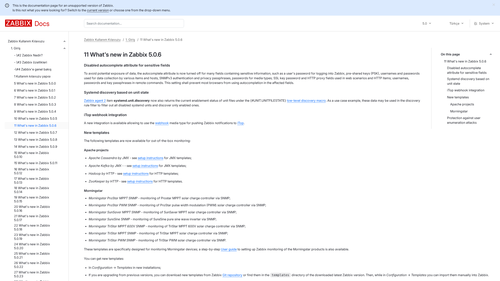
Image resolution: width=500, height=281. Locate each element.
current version (98, 10)
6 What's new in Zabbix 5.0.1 (34, 90)
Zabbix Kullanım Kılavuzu (26, 41)
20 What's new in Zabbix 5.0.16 (32, 209)
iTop (240, 123)
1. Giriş (15, 48)
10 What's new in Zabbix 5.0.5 (35, 118)
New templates (458, 97)
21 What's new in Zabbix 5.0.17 (31, 218)
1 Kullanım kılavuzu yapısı (32, 76)
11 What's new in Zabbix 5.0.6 (35, 125)
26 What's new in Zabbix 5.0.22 (32, 265)
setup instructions (150, 158)
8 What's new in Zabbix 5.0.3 (35, 104)
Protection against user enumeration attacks (463, 120)
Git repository (232, 275)
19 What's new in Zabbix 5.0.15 (31, 199)
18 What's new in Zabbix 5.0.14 (31, 190)
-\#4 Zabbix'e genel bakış (32, 69)
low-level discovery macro (306, 100)
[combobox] (135, 23)
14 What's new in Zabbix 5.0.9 (35, 147)
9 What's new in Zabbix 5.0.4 (35, 111)
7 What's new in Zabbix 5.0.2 (35, 97)
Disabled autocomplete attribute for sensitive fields (467, 70)
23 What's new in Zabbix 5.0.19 (32, 237)
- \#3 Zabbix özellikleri (30, 62)
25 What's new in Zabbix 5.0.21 (32, 255)
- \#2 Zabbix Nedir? (28, 55)
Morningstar (459, 111)
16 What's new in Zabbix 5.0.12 (31, 171)
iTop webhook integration (465, 90)
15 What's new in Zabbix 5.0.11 (35, 163)
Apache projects (462, 104)
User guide (229, 249)
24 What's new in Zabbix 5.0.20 (32, 246)
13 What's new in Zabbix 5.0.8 (35, 139)
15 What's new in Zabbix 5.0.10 (31, 155)
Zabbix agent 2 (95, 100)
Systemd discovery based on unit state (468, 81)
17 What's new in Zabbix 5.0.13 (31, 180)
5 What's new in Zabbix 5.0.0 (35, 83)
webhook (162, 123)
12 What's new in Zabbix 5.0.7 (35, 132)
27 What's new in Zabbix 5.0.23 (32, 274)
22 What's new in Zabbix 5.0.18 (32, 227)
